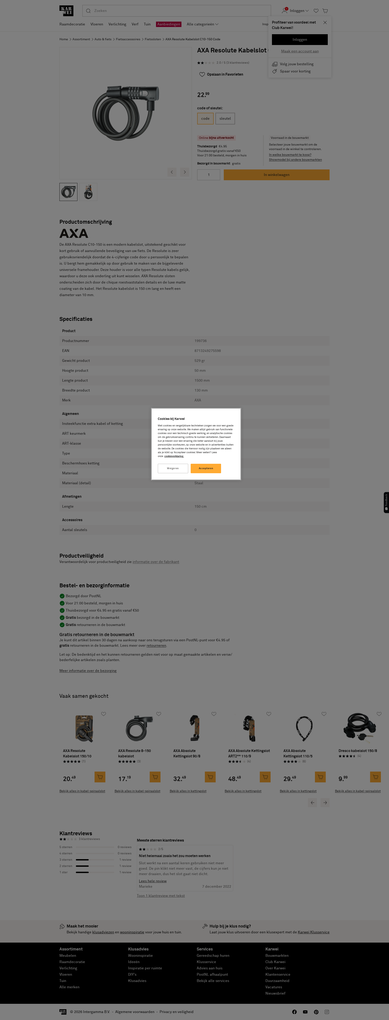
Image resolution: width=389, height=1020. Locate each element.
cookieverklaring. (174, 456)
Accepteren (206, 468)
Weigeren (173, 468)
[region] (196, 444)
